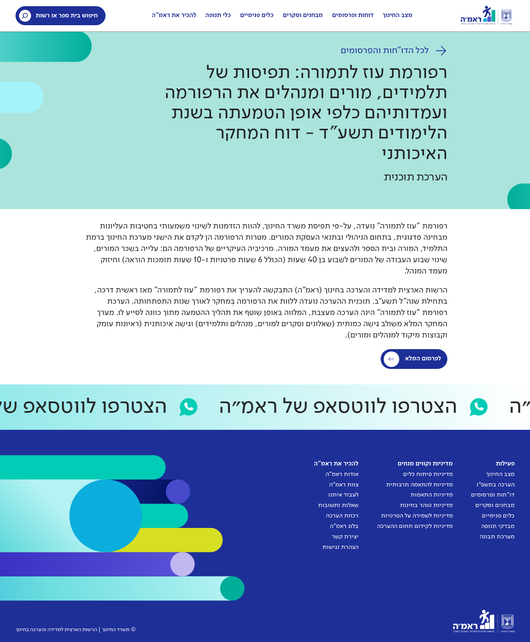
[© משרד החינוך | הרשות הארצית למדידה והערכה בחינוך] (483, 621)
